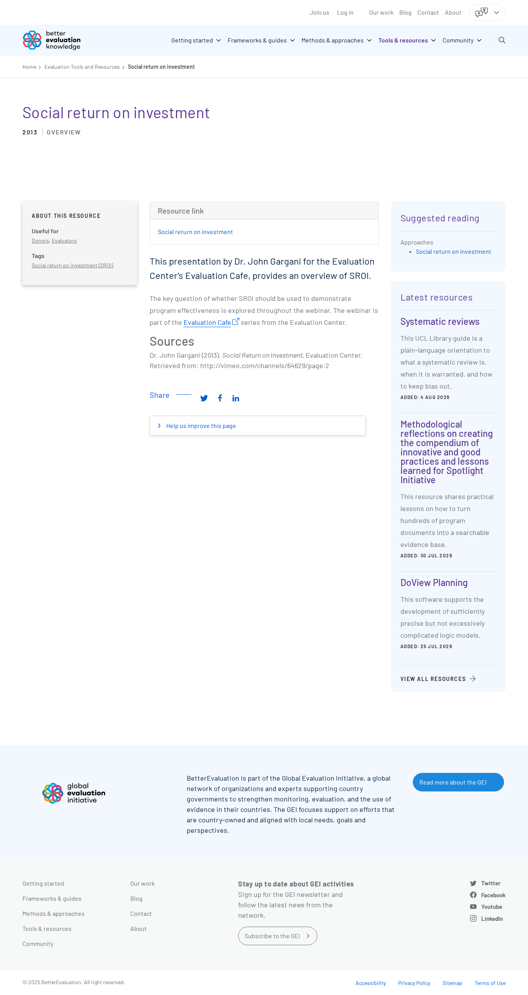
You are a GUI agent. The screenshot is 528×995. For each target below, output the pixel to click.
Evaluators (64, 240)
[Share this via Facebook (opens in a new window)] (220, 397)
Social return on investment (161, 66)
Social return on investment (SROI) (72, 265)
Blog (405, 12)
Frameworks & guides (52, 898)
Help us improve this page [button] (200, 425)
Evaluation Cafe (207, 322)
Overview (64, 132)
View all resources (433, 679)
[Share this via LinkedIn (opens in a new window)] (236, 397)
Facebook (493, 894)
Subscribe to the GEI (272, 935)
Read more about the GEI (453, 782)
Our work (381, 12)
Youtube (491, 906)
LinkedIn (492, 918)
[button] (502, 40)
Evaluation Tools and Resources (82, 66)
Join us (319, 12)
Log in (345, 12)
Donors (40, 240)
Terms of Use (490, 983)
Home (29, 66)
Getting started (43, 883)
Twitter (491, 883)
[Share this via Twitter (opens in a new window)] (204, 397)
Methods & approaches (53, 913)
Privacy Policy (414, 983)
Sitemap (452, 983)
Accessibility (371, 983)
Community (37, 943)
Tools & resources (47, 928)
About (453, 12)
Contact (428, 12)
